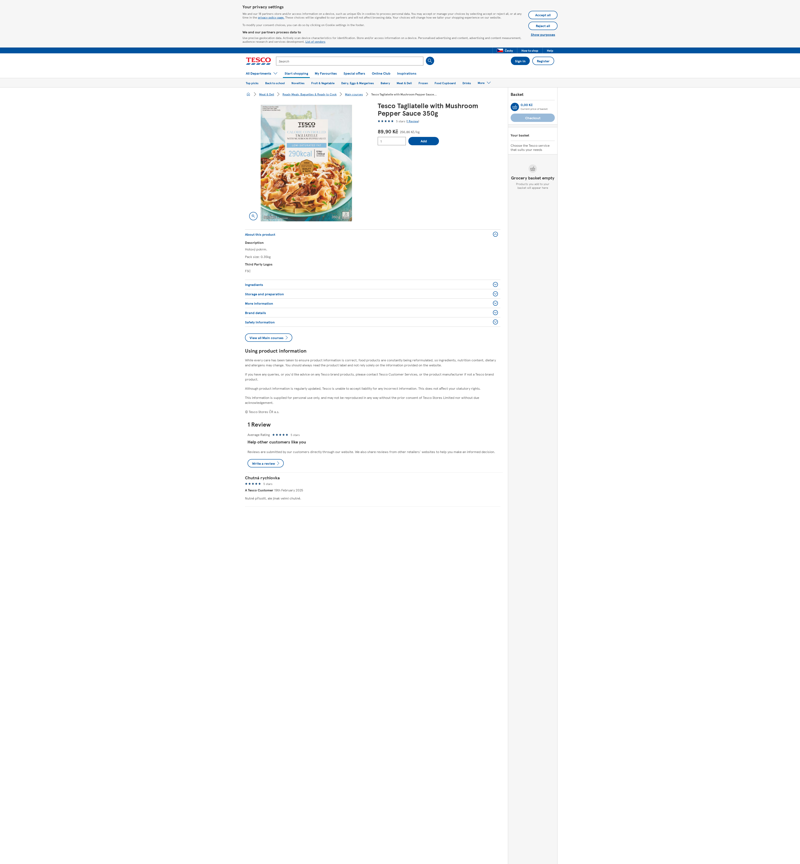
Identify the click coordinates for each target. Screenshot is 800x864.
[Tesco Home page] (258, 61)
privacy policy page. (271, 17)
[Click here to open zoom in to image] (253, 216)
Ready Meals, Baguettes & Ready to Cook (309, 94)
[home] (248, 94)
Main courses (354, 94)
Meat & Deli (266, 94)
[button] (505, 50)
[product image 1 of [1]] (306, 163)
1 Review (412, 121)
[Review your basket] (515, 107)
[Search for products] (430, 61)
